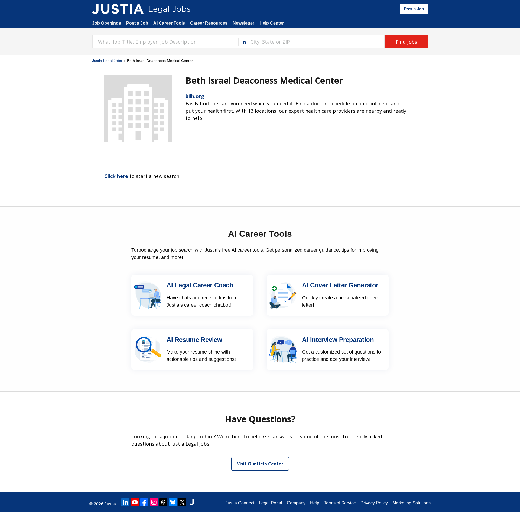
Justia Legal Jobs (107, 61)
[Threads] (163, 502)
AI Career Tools (169, 23)
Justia (110, 504)
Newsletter (243, 23)
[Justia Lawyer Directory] (192, 502)
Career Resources (208, 23)
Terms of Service (340, 503)
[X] (182, 502)
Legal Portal (270, 503)
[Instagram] (154, 502)
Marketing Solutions (411, 503)
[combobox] (165, 41)
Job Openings (106, 23)
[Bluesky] (173, 502)
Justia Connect (240, 503)
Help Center (271, 23)
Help (314, 503)
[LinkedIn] (125, 502)
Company (296, 503)
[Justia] (118, 9)
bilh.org (195, 96)
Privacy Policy (374, 503)
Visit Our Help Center (260, 464)
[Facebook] (144, 502)
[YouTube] (135, 502)
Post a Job (414, 9)
